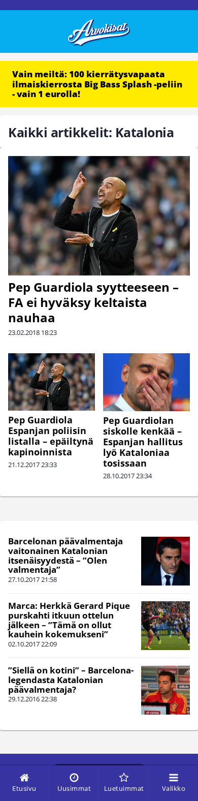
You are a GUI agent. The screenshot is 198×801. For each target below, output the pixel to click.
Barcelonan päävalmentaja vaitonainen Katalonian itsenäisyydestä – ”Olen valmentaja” (65, 555)
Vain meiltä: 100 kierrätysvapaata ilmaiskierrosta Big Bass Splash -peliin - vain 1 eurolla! (97, 84)
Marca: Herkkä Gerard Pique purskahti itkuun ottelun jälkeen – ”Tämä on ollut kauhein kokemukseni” (69, 620)
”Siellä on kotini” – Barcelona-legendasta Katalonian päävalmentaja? (71, 679)
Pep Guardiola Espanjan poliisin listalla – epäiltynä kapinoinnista (50, 436)
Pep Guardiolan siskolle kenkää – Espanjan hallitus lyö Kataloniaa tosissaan (143, 441)
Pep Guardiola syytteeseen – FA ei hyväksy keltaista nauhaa (93, 302)
